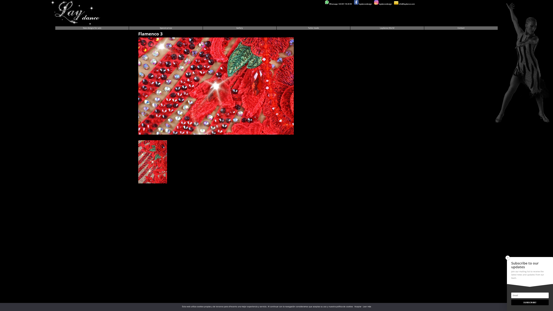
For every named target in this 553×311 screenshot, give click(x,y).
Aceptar (357, 306)
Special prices (166, 28)
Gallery (239, 28)
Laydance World (387, 28)
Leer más (367, 306)
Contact (461, 28)
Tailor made (313, 28)
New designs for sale (92, 28)
